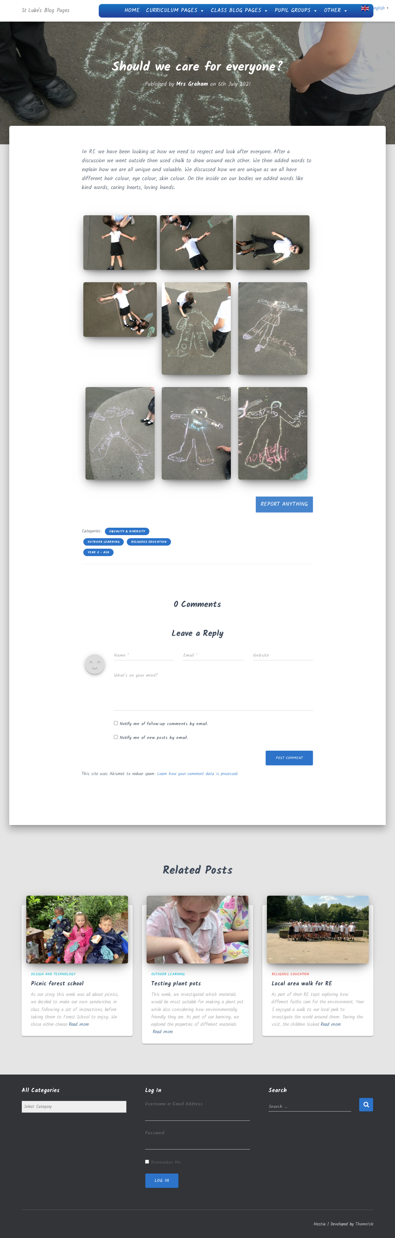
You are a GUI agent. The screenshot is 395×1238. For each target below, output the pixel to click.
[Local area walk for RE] (318, 929)
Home (132, 10)
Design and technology (53, 974)
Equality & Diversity (127, 531)
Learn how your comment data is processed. (197, 773)
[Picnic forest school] (77, 929)
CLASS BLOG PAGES (236, 10)
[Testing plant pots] (197, 929)
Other (332, 10)
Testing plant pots (176, 984)
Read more (79, 1024)
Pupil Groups (292, 10)
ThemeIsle (364, 1224)
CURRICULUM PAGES (171, 10)
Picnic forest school (57, 984)
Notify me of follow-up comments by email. (164, 723)
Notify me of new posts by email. (154, 737)
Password (154, 1133)
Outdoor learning (103, 542)
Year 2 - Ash (98, 552)
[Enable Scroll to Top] (383, 1225)
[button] (120, 242)
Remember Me (166, 1162)
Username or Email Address (174, 1104)
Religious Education (149, 542)
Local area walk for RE (302, 984)
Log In (162, 1180)
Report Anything (284, 504)
